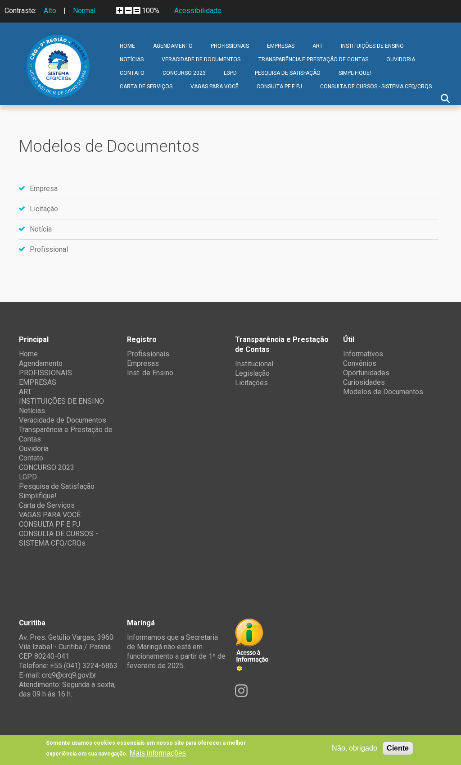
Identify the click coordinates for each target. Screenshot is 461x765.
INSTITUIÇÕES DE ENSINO (372, 46)
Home (127, 46)
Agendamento (173, 46)
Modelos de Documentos (383, 391)
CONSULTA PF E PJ (279, 86)
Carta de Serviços (146, 86)
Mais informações (158, 753)
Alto (50, 10)
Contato (132, 73)
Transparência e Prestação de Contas (313, 59)
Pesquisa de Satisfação (288, 73)
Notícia (41, 229)
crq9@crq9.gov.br (69, 675)
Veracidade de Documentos (201, 59)
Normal (84, 10)
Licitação (44, 209)
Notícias (132, 59)
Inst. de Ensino (150, 373)
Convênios (359, 363)
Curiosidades (364, 382)
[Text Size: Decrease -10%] (128, 10)
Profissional (49, 249)
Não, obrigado (354, 748)
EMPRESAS (280, 46)
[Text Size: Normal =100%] (136, 10)
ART (317, 46)
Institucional (254, 364)
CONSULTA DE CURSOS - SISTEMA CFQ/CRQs (376, 86)
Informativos (363, 354)
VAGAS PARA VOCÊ (214, 86)
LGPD (230, 73)
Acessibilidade (197, 10)
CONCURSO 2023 (184, 73)
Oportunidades (366, 373)
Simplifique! (355, 73)
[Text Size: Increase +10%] (119, 10)
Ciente (398, 748)
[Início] (58, 41)
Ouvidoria (400, 59)
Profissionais (148, 354)
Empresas (143, 363)
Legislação (252, 373)
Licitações (251, 382)
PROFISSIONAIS (230, 46)
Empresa (44, 188)
